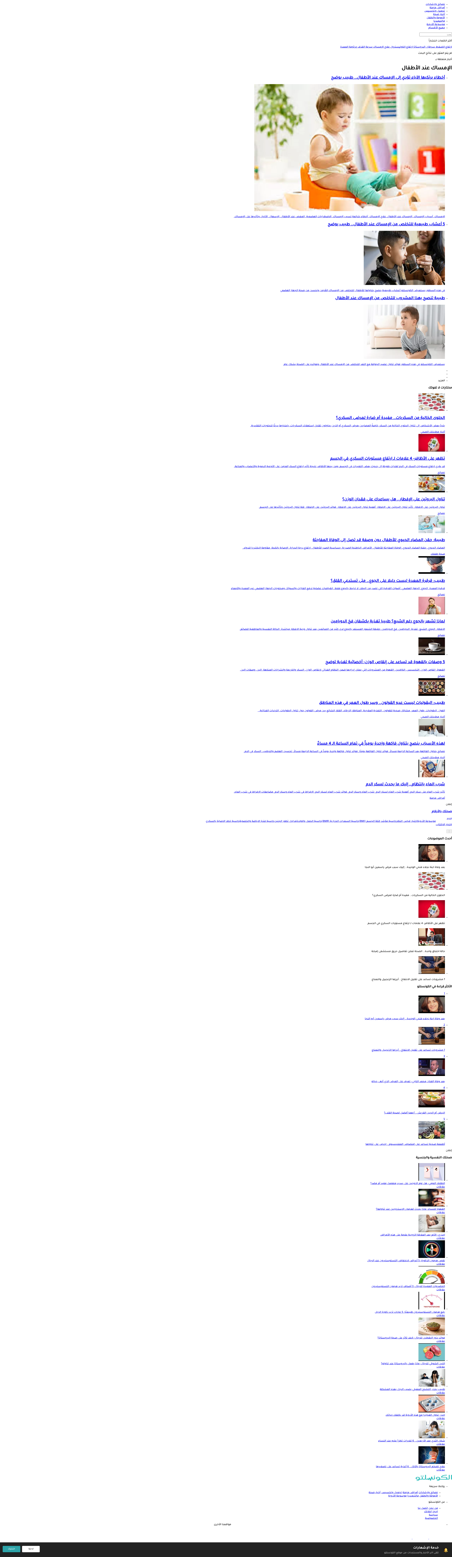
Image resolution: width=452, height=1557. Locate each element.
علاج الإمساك (381, 47)
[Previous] (450, 831)
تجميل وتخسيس (391, 1492)
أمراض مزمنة (437, 798)
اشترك (11, 1549)
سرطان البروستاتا (424, 47)
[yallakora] (420, 1538)
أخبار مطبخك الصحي (433, 432)
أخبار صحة (374, 1492)
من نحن (433, 1508)
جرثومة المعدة (348, 47)
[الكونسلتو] (434, 1480)
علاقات (440, 1187)
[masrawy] (436, 1538)
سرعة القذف (365, 47)
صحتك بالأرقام (442, 811)
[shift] (404, 1538)
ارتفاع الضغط (443, 47)
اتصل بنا (423, 1508)
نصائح (441, 473)
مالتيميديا (413, 1496)
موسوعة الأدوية (397, 1496)
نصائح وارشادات (428, 1492)
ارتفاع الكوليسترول (401, 47)
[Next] (447, 831)
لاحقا (31, 1549)
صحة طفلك (438, 554)
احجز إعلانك (431, 1511)
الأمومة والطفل (429, 1496)
